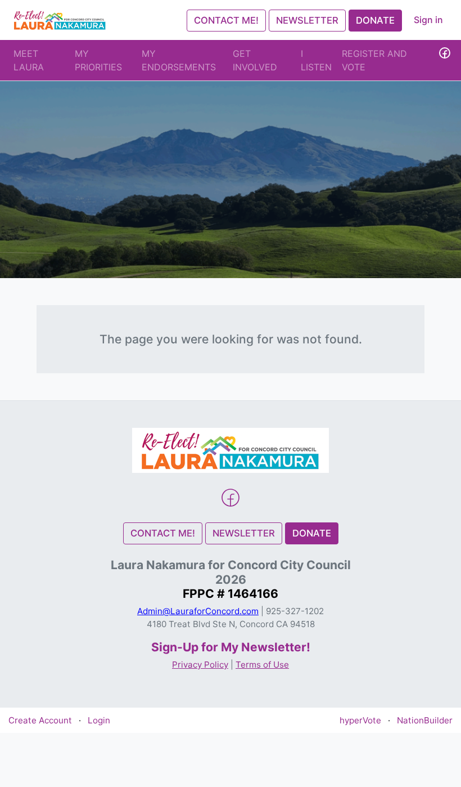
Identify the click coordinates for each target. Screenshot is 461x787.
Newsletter (307, 20)
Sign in (428, 19)
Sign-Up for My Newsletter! (230, 647)
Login (99, 720)
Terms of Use (262, 664)
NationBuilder (425, 720)
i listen (316, 60)
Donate (375, 20)
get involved (255, 60)
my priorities (98, 60)
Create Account (40, 720)
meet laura (28, 60)
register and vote (374, 60)
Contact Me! (226, 20)
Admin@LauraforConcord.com (198, 611)
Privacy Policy (200, 664)
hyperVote (360, 720)
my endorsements (179, 60)
